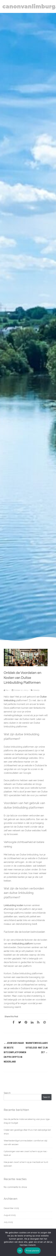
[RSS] (38, 1022)
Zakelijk (36, 690)
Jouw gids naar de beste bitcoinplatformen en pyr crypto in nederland (15, 1052)
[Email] (44, 1022)
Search (7, 1093)
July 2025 (8, 1222)
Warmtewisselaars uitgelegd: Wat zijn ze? (37, 1048)
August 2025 (10, 1215)
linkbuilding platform (22, 943)
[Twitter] (19, 1022)
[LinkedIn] (32, 1022)
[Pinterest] (26, 1022)
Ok (20, 1250)
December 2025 (11, 1208)
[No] (52, 1242)
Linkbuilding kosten (13, 905)
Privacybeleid (32, 1250)
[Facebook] (13, 1022)
